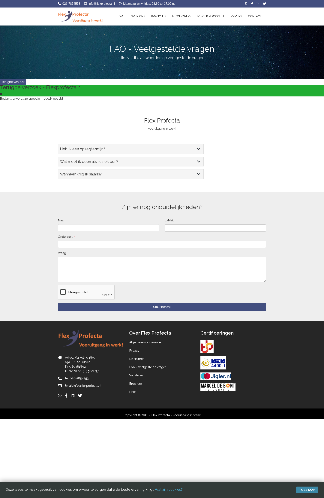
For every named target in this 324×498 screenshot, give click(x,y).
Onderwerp (66, 236)
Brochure (135, 383)
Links (132, 392)
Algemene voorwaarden (146, 342)
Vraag (62, 253)
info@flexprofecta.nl (101, 3)
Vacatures (136, 375)
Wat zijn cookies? (169, 489)
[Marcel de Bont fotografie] (218, 387)
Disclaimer (136, 359)
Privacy (134, 350)
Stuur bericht (162, 307)
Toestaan (307, 490)
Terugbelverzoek (13, 82)
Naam (62, 220)
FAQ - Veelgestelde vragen (147, 367)
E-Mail (170, 220)
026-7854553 (71, 3)
